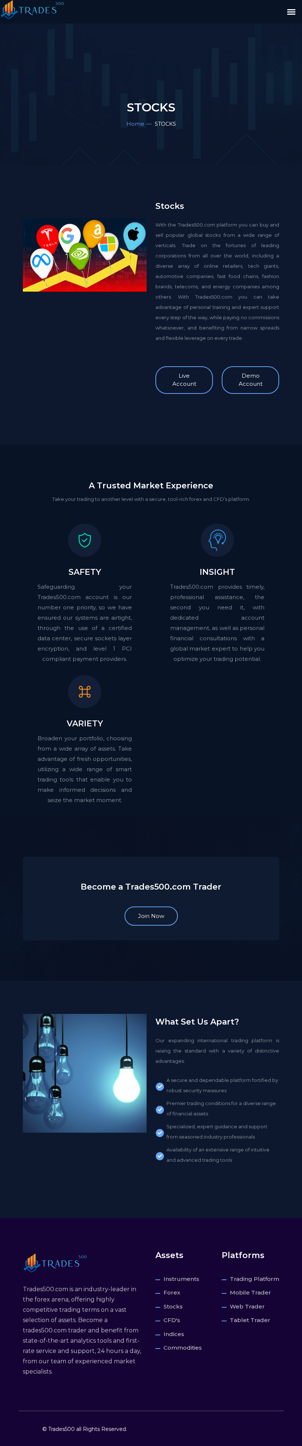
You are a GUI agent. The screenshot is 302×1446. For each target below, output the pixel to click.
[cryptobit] (55, 1262)
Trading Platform (254, 1278)
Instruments (181, 1278)
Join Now (151, 915)
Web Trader (247, 1306)
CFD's (172, 1320)
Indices (174, 1334)
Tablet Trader (250, 1320)
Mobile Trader (250, 1292)
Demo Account (251, 380)
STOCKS (151, 124)
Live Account (184, 380)
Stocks (173, 1306)
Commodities (183, 1347)
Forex (172, 1292)
